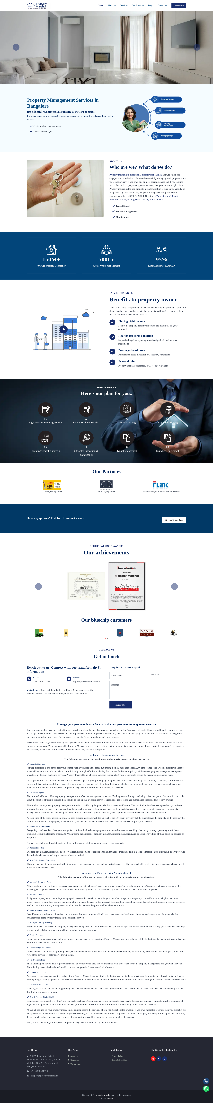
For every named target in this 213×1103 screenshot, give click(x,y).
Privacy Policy (117, 1056)
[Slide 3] (111, 80)
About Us (74, 1056)
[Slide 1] (102, 80)
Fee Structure (138, 5)
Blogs (150, 5)
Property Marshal (103, 1095)
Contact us (162, 5)
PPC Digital (110, 1099)
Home (100, 5)
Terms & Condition (119, 1060)
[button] (39, 586)
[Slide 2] (106, 80)
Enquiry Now (120, 705)
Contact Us (74, 1060)
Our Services (75, 1064)
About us (112, 5)
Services (124, 5)
